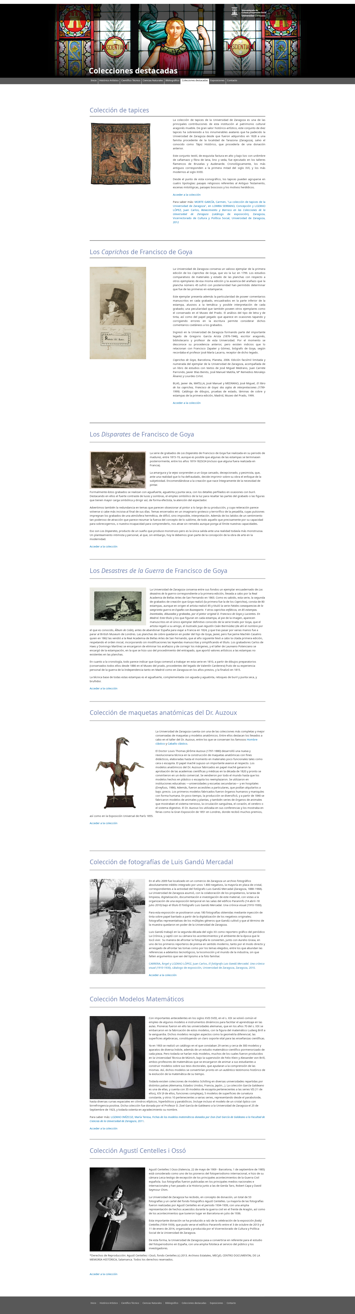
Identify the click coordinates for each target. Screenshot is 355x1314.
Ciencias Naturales (153, 80)
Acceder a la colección (187, 194)
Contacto (232, 80)
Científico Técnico (130, 80)
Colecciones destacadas (195, 80)
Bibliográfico (172, 80)
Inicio (94, 80)
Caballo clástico (177, 743)
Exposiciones (217, 80)
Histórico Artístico (109, 80)
